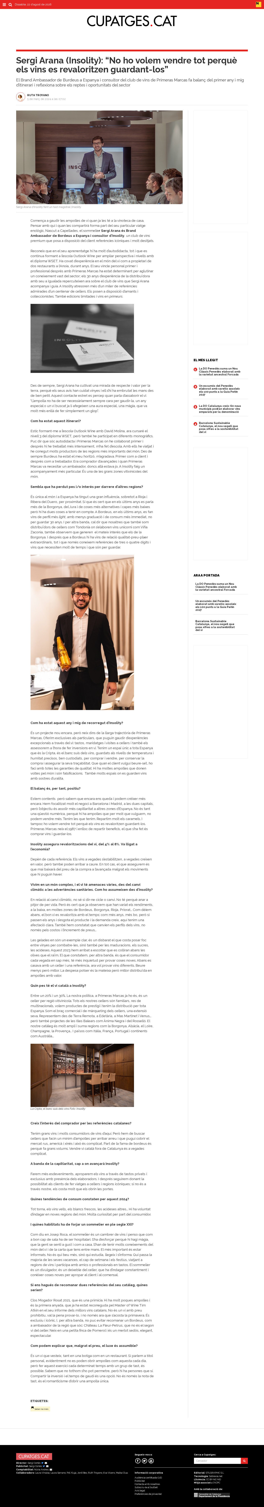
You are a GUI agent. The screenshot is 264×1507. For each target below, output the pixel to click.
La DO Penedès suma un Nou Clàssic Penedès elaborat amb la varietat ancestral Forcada (219, 371)
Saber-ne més (41, 1409)
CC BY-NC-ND (213, 1479)
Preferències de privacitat (148, 1494)
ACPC (217, 1482)
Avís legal (140, 1490)
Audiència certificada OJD (148, 1477)
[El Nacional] (258, 4)
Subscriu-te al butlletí (146, 1487)
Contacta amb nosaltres (147, 1484)
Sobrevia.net (215, 1476)
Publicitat (140, 1481)
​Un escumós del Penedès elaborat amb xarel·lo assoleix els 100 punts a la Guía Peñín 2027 (219, 390)
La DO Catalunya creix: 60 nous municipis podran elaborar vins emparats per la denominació (220, 408)
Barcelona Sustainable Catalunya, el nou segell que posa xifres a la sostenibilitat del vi (218, 427)
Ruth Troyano (38, 95)
